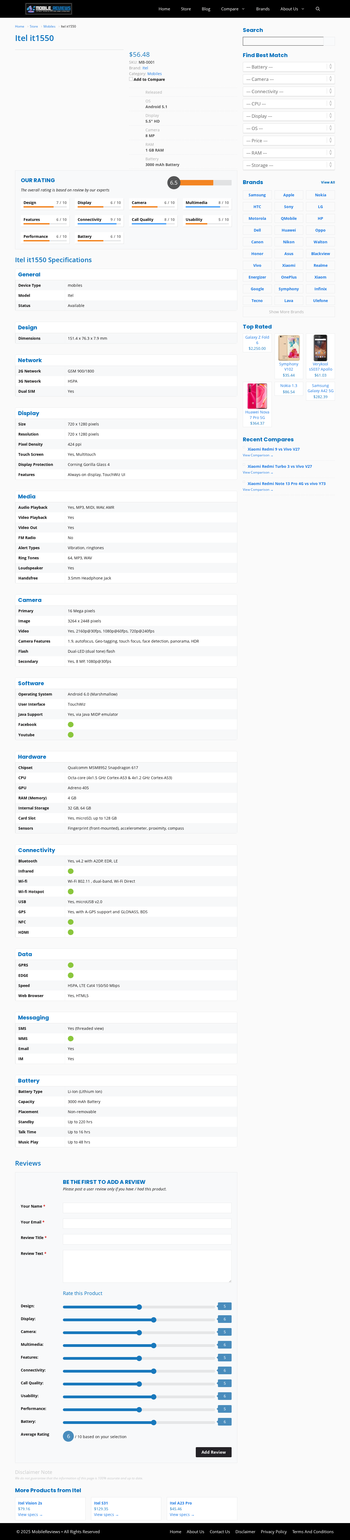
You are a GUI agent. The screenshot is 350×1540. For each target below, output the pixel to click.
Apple (288, 194)
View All (328, 182)
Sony (288, 206)
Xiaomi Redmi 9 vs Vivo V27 (274, 449)
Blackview (320, 253)
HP (320, 218)
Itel (76, 1490)
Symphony (289, 288)
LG (320, 206)
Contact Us (220, 1531)
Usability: (30, 1395)
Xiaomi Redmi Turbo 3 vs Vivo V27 (280, 466)
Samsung (257, 194)
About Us (289, 8)
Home (164, 8)
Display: (28, 1318)
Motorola (257, 218)
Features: (29, 1357)
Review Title (34, 1237)
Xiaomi (288, 265)
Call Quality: (32, 1382)
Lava (288, 300)
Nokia (320, 194)
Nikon (288, 241)
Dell (257, 230)
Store (186, 8)
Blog (206, 8)
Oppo (320, 230)
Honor (257, 253)
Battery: (28, 1421)
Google (257, 288)
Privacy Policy (274, 1531)
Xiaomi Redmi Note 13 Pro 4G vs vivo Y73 (287, 483)
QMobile (289, 218)
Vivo (257, 265)
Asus (288, 253)
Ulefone (320, 300)
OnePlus (289, 277)
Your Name (33, 1206)
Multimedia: (32, 1344)
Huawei (289, 230)
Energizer (257, 277)
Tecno (257, 300)
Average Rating (35, 1434)
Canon (257, 241)
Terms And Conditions (313, 1531)
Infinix (320, 288)
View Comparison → (258, 455)
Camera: (28, 1331)
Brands (263, 8)
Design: (27, 1305)
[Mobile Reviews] (49, 9)
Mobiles (154, 73)
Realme (321, 265)
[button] (317, 9)
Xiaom (320, 277)
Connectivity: (33, 1370)
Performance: (33, 1408)
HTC (257, 206)
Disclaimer (245, 1531)
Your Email (33, 1222)
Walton (320, 241)
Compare (229, 8)
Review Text (33, 1253)
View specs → (30, 1514)
